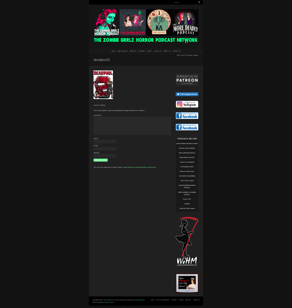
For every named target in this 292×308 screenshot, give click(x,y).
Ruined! (187, 204)
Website (96, 153)
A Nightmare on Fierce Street (187, 143)
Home (113, 51)
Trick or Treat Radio (187, 208)
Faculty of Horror (187, 162)
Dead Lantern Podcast (187, 153)
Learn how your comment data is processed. (139, 167)
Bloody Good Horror (187, 148)
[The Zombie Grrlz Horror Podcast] (146, 10)
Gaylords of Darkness (187, 176)
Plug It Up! (187, 199)
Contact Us (177, 51)
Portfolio (174, 300)
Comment (98, 115)
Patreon (142, 51)
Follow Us (158, 51)
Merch (149, 51)
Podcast (181, 300)
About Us (167, 51)
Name (96, 138)
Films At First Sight (187, 171)
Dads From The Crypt (187, 157)
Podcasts (133, 51)
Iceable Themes (109, 302)
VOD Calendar (122, 51)
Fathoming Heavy (187, 167)
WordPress (141, 300)
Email (96, 145)
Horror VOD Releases (186, 55)
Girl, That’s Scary (187, 180)
